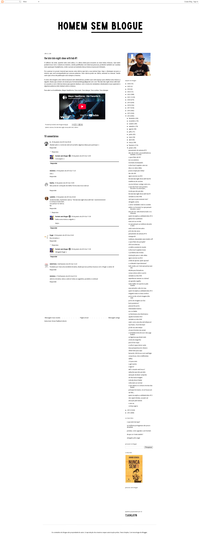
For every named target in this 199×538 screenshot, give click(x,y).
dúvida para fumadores (136, 270)
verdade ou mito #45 (135, 276)
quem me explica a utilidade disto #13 (140, 291)
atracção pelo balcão (135, 400)
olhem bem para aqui (135, 350)
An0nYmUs (53, 264)
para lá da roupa (134, 342)
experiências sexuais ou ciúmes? (139, 278)
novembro (132, 121)
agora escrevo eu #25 (135, 176)
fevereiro (132, 145)
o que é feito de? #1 (135, 157)
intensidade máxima (135, 309)
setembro (132, 126)
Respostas (55, 152)
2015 (129, 113)
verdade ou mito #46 (135, 196)
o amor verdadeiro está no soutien (140, 204)
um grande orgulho (135, 281)
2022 (129, 94)
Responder (53, 148)
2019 (129, 102)
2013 (129, 410)
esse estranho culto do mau (137, 288)
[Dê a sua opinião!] (75, 125)
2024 (129, 89)
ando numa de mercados (137, 228)
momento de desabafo (136, 163)
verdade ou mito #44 (135, 319)
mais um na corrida (135, 221)
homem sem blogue (61, 156)
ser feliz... (131, 392)
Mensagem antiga (114, 318)
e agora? (131, 367)
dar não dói (132, 173)
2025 (129, 86)
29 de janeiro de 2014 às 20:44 (66, 197)
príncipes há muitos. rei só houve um (140, 390)
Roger (52, 235)
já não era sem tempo (135, 327)
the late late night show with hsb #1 (140, 194)
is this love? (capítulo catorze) (138, 165)
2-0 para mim (133, 361)
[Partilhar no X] (77, 125)
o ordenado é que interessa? (137, 263)
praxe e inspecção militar (136, 171)
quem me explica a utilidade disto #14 (140, 216)
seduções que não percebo (137, 372)
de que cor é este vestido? (135, 434)
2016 (129, 110)
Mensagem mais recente (52, 318)
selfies (130, 359)
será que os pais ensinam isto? (138, 199)
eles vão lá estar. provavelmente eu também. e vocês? (140, 153)
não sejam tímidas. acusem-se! (138, 398)
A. (50, 142)
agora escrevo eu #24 (135, 258)
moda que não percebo (136, 191)
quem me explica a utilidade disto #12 (140, 395)
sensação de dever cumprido (138, 375)
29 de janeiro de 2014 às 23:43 (64, 235)
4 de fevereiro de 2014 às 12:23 (67, 264)
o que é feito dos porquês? (137, 242)
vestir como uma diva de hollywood (140, 322)
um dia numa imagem (135, 377)
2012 (129, 413)
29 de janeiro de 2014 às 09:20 (61, 142)
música (52, 127)
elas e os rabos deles (135, 168)
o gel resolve (133, 364)
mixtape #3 (132, 236)
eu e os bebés (133, 311)
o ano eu (131, 403)
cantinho (52, 197)
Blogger (144, 532)
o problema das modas (136, 252)
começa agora (133, 406)
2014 (129, 116)
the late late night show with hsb (64, 127)
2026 (129, 84)
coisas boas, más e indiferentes (138, 356)
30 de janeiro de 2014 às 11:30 (81, 216)
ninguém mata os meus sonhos (139, 293)
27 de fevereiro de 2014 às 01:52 (66, 276)
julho (130, 132)
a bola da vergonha (135, 340)
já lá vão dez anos (134, 231)
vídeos (76, 127)
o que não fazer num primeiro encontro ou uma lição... (138, 187)
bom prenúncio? (134, 303)
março (131, 142)
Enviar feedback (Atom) (59, 321)
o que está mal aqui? (133, 422)
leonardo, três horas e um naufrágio (140, 353)
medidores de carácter (136, 181)
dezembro (132, 118)
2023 (129, 92)
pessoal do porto (134, 306)
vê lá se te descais (134, 244)
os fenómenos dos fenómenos (138, 314)
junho (131, 134)
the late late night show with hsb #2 (140, 179)
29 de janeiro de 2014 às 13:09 (64, 183)
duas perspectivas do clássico (138, 348)
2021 (129, 97)
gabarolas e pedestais (135, 219)
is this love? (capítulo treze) (137, 250)
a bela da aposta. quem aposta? (139, 260)
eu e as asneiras (134, 160)
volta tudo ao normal (135, 383)
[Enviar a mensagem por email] (73, 125)
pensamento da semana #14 (138, 234)
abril (130, 140)
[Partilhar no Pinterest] (82, 125)
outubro (132, 124)
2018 (129, 105)
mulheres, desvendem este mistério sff (141, 239)
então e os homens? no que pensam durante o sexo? (140, 208)
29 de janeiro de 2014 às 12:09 (81, 156)
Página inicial (84, 318)
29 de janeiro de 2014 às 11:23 (66, 171)
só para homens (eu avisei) (137, 330)
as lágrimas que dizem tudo (137, 337)
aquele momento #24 (135, 317)
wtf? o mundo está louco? (137, 369)
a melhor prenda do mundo (137, 247)
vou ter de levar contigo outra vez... (140, 184)
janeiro (131, 148)
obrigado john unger (133, 438)
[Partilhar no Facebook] (79, 125)
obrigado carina (134, 202)
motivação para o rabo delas (138, 255)
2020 (129, 100)
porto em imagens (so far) (137, 300)
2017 (129, 108)
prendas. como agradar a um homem (139, 431)
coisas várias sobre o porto (137, 273)
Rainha (52, 183)
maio (131, 137)
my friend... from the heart (137, 325)
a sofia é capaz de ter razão (137, 345)
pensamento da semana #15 (138, 150)
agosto (131, 129)
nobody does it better (135, 380)
